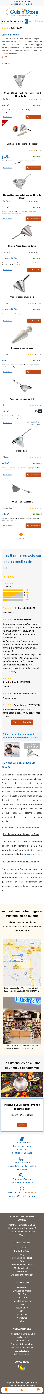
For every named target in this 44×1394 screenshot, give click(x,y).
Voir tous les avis (22, 722)
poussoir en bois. (32, 854)
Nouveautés (22, 1308)
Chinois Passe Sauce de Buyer (22, 246)
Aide (22, 1321)
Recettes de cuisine (22, 1301)
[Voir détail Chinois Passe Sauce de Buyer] (22, 232)
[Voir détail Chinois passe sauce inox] (22, 283)
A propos (22, 1247)
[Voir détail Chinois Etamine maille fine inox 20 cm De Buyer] (22, 181)
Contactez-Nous (22, 1251)
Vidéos (22, 1311)
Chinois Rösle (22, 451)
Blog (22, 1254)
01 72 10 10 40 (22, 1192)
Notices (22, 1304)
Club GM (22, 1294)
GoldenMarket (16, 1386)
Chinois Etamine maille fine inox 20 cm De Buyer (22, 196)
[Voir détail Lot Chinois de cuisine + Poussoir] (22, 130)
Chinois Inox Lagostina (22, 502)
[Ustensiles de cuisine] (22, 11)
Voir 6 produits (34, 270)
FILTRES (6, 63)
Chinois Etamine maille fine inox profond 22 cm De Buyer (22, 94)
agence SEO (31, 1382)
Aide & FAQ (22, 1287)
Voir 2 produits (34, 321)
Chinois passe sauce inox (22, 297)
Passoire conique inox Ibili (22, 399)
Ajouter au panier (33, 117)
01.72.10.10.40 (22, 1351)
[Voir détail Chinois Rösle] (22, 437)
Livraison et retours (22, 1291)
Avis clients (22, 1271)
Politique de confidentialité (22, 1264)
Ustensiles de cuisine (22, 1258)
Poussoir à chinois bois (22, 348)
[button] (26, 21)
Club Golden (22, 1297)
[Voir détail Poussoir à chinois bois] (22, 334)
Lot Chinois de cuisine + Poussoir (22, 144)
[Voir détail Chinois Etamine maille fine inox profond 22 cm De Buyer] (22, 79)
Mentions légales (22, 1268)
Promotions (22, 1314)
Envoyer (22, 1125)
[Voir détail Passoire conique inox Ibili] (22, 385)
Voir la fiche (7, 117)
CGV (22, 1261)
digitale (18, 1382)
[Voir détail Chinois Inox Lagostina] (22, 488)
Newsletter (22, 1318)
